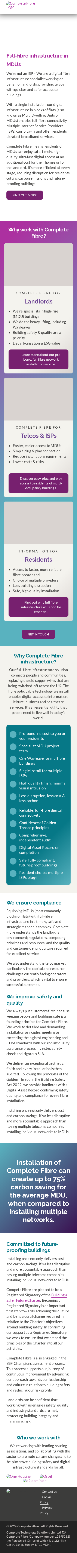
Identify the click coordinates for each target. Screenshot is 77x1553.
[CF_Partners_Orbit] (46, 1476)
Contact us (49, 1491)
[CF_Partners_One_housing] (18, 1476)
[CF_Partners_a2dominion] (34, 1480)
